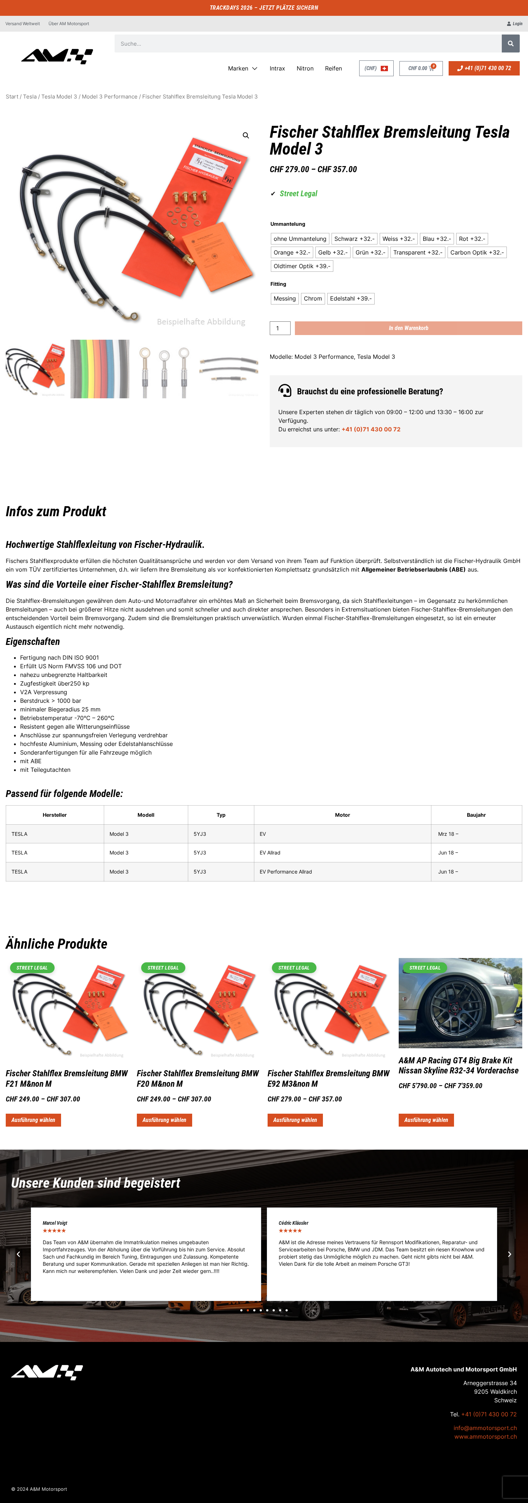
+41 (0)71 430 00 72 (371, 429)
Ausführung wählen (33, 1120)
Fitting (278, 284)
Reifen (333, 68)
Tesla (30, 96)
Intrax (277, 68)
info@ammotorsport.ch (485, 1427)
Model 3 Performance (110, 96)
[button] (246, 135)
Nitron (305, 68)
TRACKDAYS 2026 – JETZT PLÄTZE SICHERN (264, 7)
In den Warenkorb (409, 328)
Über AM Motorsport (68, 23)
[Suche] (511, 43)
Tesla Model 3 (59, 96)
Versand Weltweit (22, 23)
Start (12, 96)
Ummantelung (287, 223)
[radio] (300, 238)
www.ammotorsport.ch (485, 1436)
